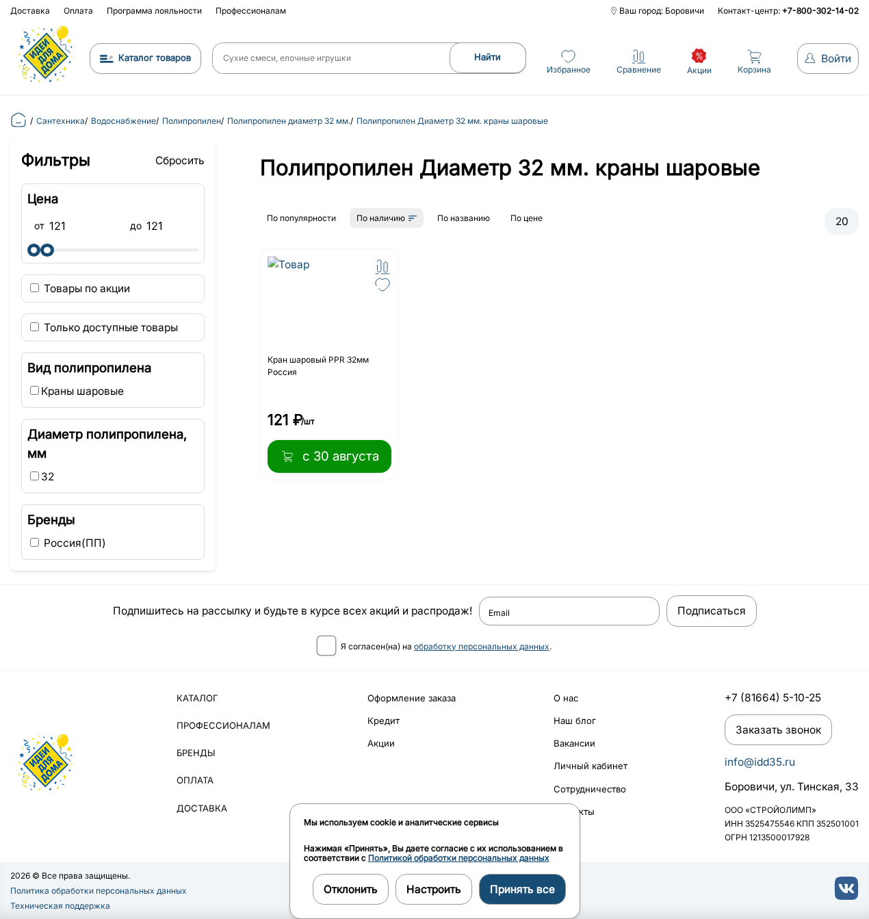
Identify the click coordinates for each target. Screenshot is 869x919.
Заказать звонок (778, 729)
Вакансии (574, 743)
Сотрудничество (590, 789)
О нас (566, 698)
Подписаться (711, 610)
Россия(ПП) (73, 542)
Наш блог (575, 720)
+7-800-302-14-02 (820, 10)
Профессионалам (251, 10)
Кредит (383, 720)
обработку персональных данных (481, 646)
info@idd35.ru (760, 761)
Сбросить (180, 160)
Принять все (522, 889)
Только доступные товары (109, 327)
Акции (381, 743)
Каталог (197, 698)
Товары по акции (85, 288)
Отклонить (351, 889)
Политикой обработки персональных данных (458, 858)
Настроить (433, 889)
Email (499, 613)
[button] (382, 266)
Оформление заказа (411, 698)
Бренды (196, 752)
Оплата (78, 10)
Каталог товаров (154, 57)
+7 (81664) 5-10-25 (773, 697)
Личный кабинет (590, 765)
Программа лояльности (154, 10)
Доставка (30, 10)
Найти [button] (487, 56)
